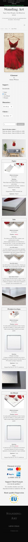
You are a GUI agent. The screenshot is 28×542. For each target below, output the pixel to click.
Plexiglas (6, 98)
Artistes (6, 28)
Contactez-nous (11, 0)
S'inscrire (18, 2)
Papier (5, 92)
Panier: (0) (14, 3)
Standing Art (14, 9)
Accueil (4, 0)
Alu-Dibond (7, 96)
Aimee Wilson (13, 28)
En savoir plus (5, 88)
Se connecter (11, 2)
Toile (5, 94)
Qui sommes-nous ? (21, 0)
